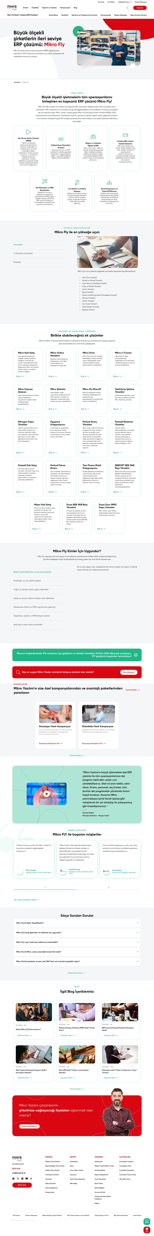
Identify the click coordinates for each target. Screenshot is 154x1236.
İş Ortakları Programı (126, 1161)
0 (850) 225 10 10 (18, 1173)
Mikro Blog (73, 1183)
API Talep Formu (124, 1179)
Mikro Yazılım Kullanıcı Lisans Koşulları (78, 1215)
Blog (75, 8)
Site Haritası (16, 1215)
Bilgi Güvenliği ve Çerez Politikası (52, 1215)
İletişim (97, 1203)
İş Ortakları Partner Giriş (127, 1175)
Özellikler (64, 15)
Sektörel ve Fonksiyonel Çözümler (84, 15)
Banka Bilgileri (99, 1188)
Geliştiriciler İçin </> (124, 2)
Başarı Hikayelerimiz (101, 1175)
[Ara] (127, 7)
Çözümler (48, 1179)
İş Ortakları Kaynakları (126, 1170)
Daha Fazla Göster (75, 973)
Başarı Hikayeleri (120, 15)
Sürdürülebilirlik (100, 1170)
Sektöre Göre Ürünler (52, 1170)
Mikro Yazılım (11, 7)
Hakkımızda (99, 1161)
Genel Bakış (53, 15)
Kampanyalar (65, 8)
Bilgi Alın (140, 8)
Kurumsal (101, 2)
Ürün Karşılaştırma (51, 1188)
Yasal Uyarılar (137, 1215)
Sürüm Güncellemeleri (77, 1179)
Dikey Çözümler (50, 1183)
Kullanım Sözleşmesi (31, 1215)
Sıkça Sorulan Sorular (138, 15)
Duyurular (73, 1175)
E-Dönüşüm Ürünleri (52, 1175)
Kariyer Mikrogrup (141, 2)
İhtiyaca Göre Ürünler (52, 1161)
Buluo (72, 1166)
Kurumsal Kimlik (100, 1192)
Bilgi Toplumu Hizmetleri (121, 1215)
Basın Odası (99, 1183)
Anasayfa (17, 82)
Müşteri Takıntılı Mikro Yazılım (104, 1166)
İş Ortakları (111, 2)
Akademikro (74, 1161)
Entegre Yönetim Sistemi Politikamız (103, 1198)
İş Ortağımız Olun (125, 1166)
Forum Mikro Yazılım (76, 1170)
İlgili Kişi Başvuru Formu (102, 1215)
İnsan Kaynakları (100, 1179)
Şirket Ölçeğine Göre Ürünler (55, 1166)
